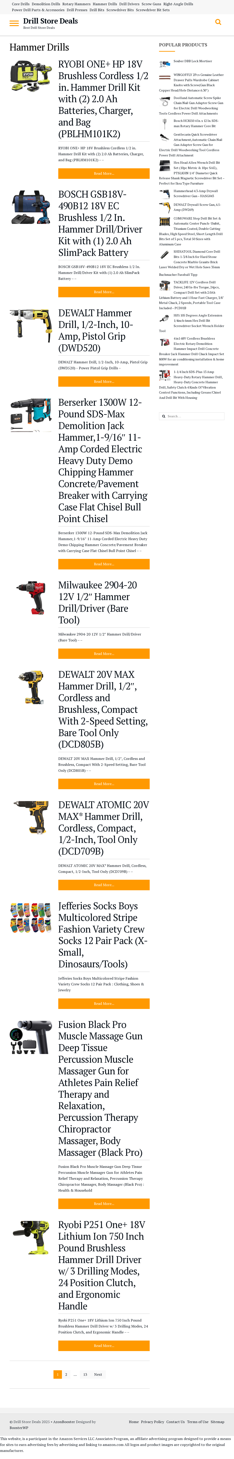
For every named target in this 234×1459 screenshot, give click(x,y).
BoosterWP (19, 1427)
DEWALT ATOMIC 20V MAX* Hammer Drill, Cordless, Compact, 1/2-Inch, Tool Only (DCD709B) (103, 827)
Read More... (104, 173)
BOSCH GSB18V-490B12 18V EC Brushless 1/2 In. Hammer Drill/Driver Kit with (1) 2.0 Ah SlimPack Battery (100, 223)
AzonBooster (64, 1421)
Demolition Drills (46, 3)
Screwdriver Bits (120, 9)
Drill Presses (77, 9)
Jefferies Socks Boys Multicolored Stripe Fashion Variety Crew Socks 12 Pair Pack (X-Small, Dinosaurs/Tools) (103, 934)
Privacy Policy (152, 1421)
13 (85, 1374)
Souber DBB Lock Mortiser (193, 61)
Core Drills (20, 3)
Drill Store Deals (50, 21)
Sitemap (217, 1421)
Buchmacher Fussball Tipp (178, 274)
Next (98, 1374)
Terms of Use (197, 1421)
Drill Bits (97, 9)
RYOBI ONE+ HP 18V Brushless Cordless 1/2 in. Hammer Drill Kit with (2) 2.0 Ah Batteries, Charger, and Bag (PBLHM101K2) (103, 98)
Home (134, 1421)
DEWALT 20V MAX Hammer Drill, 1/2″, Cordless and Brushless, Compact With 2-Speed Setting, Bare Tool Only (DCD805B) (102, 709)
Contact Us (175, 1421)
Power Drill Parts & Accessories (38, 9)
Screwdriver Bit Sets (153, 9)
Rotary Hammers (76, 3)
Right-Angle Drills (178, 3)
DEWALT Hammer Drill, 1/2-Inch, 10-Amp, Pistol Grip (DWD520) (95, 330)
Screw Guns (151, 3)
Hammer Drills (105, 3)
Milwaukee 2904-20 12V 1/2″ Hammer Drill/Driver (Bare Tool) (97, 602)
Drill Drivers (129, 3)
